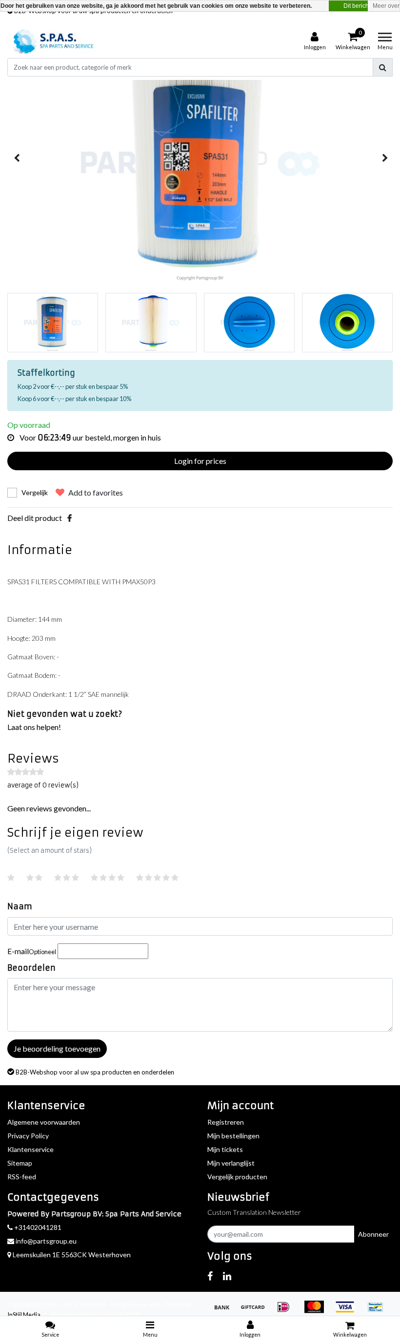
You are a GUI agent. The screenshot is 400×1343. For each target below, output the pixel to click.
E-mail (31, 951)
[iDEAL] (286, 1311)
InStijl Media (23, 1315)
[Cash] (255, 1311)
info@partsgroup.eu (46, 1241)
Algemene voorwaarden (43, 1122)
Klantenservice (30, 1149)
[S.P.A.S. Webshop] (51, 41)
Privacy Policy (28, 1136)
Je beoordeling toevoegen (57, 1048)
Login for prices (200, 460)
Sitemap (19, 1163)
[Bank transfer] (225, 1311)
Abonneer (373, 1234)
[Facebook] (69, 517)
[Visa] (348, 1311)
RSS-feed (21, 1176)
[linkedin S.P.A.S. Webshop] (227, 1276)
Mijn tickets (225, 1149)
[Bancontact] (378, 1311)
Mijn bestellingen (233, 1136)
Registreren (225, 1122)
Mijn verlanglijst (231, 1163)
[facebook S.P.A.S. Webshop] (210, 1276)
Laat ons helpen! (34, 726)
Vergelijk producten (237, 1176)
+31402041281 (37, 1227)
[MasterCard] (317, 1311)
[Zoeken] (382, 67)
